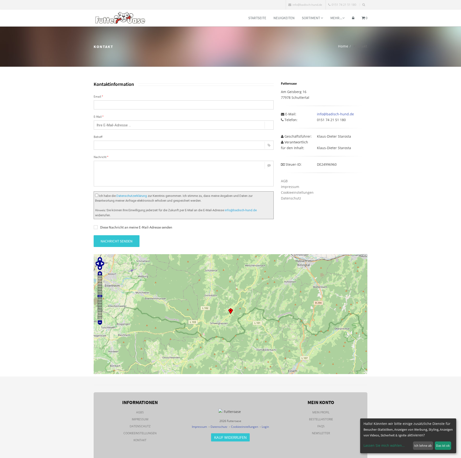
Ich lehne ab (423, 445)
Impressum (290, 186)
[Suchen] (363, 4)
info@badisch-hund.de (307, 5)
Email (98, 96)
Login (265, 427)
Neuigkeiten (284, 18)
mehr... (336, 18)
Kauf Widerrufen (230, 437)
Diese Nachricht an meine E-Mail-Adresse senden (136, 227)
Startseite (257, 18)
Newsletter (321, 433)
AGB (284, 181)
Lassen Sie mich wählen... (384, 445)
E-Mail (98, 117)
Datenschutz (291, 198)
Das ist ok (443, 445)
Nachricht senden (117, 241)
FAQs (321, 426)
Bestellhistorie (321, 419)
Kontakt (139, 440)
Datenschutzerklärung (131, 196)
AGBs (140, 412)
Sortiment (311, 18)
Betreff (98, 137)
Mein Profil (320, 412)
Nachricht (101, 157)
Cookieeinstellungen (297, 192)
